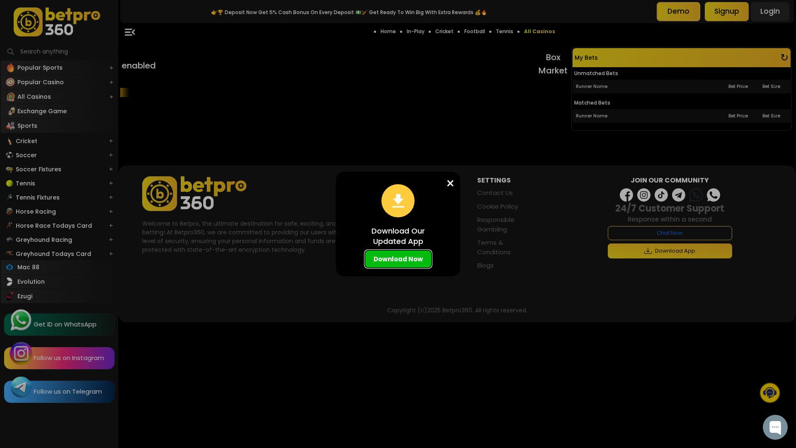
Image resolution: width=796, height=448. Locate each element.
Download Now (398, 259)
